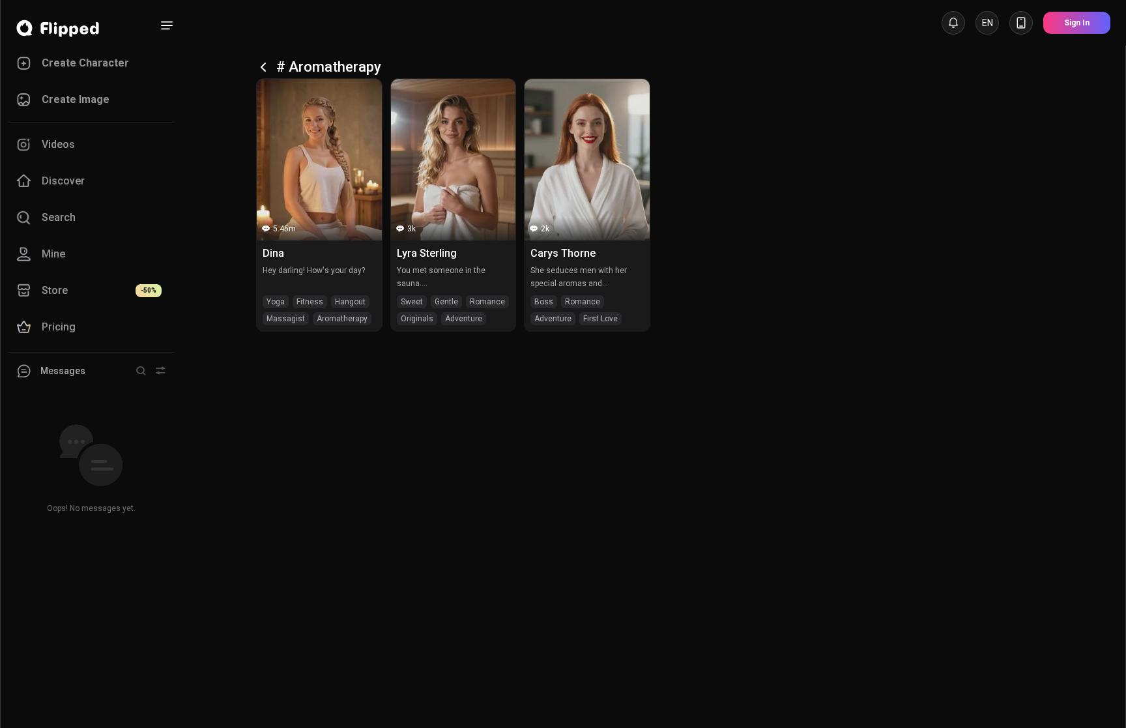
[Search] (140, 371)
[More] (167, 25)
